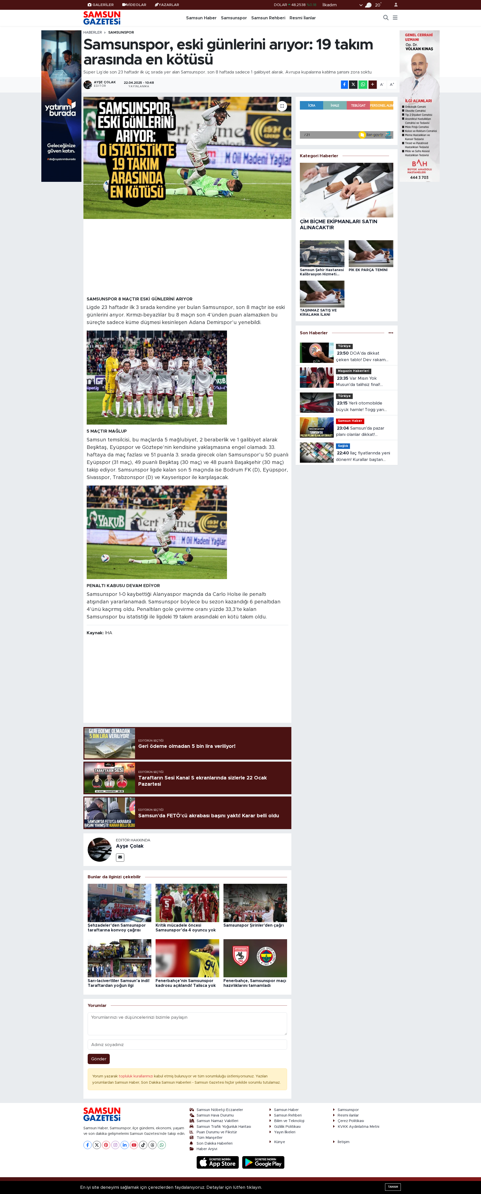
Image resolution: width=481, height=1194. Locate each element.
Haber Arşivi (207, 1149)
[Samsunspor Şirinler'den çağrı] (255, 903)
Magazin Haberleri (353, 371)
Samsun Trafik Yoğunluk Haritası (224, 1127)
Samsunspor (234, 18)
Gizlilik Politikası (287, 1127)
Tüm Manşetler (209, 1138)
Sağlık (343, 446)
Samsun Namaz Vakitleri (217, 1121)
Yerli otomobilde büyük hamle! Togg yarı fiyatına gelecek (360, 407)
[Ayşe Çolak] (100, 849)
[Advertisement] (187, 257)
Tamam (393, 1186)
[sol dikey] (61, 106)
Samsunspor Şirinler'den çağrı (253, 925)
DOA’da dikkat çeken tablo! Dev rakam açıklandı (361, 357)
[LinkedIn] (125, 1145)
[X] (97, 1145)
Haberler (92, 32)
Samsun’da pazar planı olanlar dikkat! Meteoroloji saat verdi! (360, 432)
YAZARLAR (169, 5)
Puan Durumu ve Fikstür (217, 1132)
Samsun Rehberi (268, 18)
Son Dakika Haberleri (214, 1143)
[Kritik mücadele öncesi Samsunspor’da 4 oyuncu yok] (187, 903)
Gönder (98, 1059)
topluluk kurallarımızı (136, 1076)
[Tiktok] (143, 1145)
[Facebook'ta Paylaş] (344, 85)
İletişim (343, 1142)
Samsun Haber (201, 18)
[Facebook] (87, 1145)
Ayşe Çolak (130, 846)
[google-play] (263, 1162)
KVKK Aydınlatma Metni (358, 1127)
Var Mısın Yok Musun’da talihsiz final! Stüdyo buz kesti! (358, 382)
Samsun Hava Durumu (215, 1115)
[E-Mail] (120, 857)
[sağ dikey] (420, 106)
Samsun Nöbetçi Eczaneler (220, 1110)
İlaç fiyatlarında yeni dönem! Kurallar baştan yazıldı (363, 457)
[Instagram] (115, 1145)
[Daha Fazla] (373, 85)
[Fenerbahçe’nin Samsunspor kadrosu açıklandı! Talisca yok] (187, 958)
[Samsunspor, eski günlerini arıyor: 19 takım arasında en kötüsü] (187, 158)
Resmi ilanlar (348, 1115)
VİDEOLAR (136, 5)
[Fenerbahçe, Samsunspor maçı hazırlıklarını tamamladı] (255, 958)
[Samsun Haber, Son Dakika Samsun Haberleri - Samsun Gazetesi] (102, 18)
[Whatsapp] (162, 1145)
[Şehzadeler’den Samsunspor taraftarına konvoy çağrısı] (119, 903)
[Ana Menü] (395, 18)
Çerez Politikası (351, 1121)
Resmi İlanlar (303, 18)
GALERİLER (103, 5)
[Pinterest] (106, 1145)
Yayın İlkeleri (284, 1132)
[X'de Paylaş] (353, 85)
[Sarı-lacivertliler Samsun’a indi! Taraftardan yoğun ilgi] (119, 958)
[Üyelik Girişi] (394, 5)
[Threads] (152, 1145)
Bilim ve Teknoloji (289, 1121)
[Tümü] (391, 333)
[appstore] (218, 1162)
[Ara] (386, 18)
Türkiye (344, 346)
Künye (279, 1142)
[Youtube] (134, 1145)
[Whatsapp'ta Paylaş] (362, 85)
